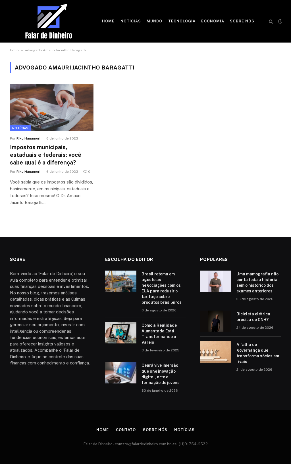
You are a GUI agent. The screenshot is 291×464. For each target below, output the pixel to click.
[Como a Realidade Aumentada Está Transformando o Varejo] (120, 332)
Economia (212, 21)
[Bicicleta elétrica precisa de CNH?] (215, 321)
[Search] (271, 21)
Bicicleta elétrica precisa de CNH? (253, 317)
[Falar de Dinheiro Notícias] (49, 21)
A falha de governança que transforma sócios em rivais (257, 353)
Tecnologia (182, 21)
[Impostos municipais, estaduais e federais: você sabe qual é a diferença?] (51, 107)
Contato (126, 430)
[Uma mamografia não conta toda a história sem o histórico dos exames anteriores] (215, 281)
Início (14, 50)
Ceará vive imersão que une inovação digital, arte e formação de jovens (161, 374)
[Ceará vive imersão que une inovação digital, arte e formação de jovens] (120, 372)
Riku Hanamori (28, 138)
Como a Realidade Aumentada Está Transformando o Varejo (159, 334)
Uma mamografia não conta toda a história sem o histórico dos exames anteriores (257, 282)
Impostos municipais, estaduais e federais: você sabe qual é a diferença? (45, 155)
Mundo (154, 21)
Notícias (130, 21)
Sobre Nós (242, 21)
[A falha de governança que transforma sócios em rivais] (215, 352)
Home (108, 21)
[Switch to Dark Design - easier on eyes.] (279, 21)
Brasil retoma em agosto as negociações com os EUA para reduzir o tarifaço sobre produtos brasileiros (162, 288)
